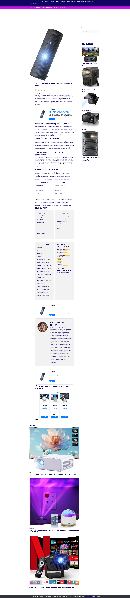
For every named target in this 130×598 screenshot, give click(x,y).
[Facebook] (35, 419)
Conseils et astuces (89, 1)
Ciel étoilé (73, 1)
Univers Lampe (36, 3)
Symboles (57, 4)
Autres (48, 4)
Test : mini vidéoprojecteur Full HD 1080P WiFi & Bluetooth (53, 474)
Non (88, 596)
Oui (85, 596)
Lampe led (43, 4)
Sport (42, 1)
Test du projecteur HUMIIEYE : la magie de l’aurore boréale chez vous (54, 531)
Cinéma (68, 1)
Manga (52, 4)
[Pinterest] (37, 419)
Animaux (57, 1)
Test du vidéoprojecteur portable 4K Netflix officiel (51, 588)
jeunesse (46, 1)
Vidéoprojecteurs (80, 1)
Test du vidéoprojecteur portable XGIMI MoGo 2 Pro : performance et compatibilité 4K (90, 159)
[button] (100, 3)
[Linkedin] (38, 419)
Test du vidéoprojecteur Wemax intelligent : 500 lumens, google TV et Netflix (89, 90)
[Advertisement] (65, 16)
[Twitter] (36, 419)
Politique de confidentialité (95, 596)
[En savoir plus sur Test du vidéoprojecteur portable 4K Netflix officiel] (54, 560)
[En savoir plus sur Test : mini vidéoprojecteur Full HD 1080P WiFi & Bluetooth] (54, 449)
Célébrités (63, 1)
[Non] (128, 596)
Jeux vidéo (52, 1)
